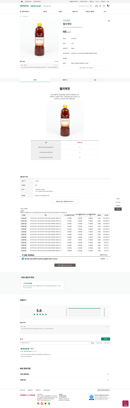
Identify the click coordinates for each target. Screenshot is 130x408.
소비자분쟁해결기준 (63, 397)
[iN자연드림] (22, 1)
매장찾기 (38, 390)
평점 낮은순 (107, 343)
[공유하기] (108, 20)
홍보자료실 (47, 390)
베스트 (45, 11)
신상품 (60, 11)
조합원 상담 (118, 205)
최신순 (92, 343)
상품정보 (35, 80)
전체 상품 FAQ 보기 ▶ (65, 265)
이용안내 (103, 1)
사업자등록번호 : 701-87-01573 (50, 396)
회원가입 (91, 1)
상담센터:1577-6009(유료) (64, 400)
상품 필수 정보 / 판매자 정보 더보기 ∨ (65, 201)
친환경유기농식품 (35, 6)
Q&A (95, 80)
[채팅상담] (125, 403)
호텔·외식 (75, 11)
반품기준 (23, 380)
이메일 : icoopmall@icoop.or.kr (44, 400)
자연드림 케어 (28, 1)
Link (108, 1)
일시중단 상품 (25, 16)
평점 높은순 (99, 343)
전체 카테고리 (25, 11)
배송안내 (118, 198)
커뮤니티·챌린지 (90, 11)
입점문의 (30, 390)
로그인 (97, 1)
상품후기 (65, 80)
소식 (105, 11)
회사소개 (22, 390)
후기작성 (105, 339)
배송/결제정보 (24, 374)
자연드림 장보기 (37, 1)
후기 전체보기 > (56, 61)
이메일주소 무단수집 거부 (64, 399)
